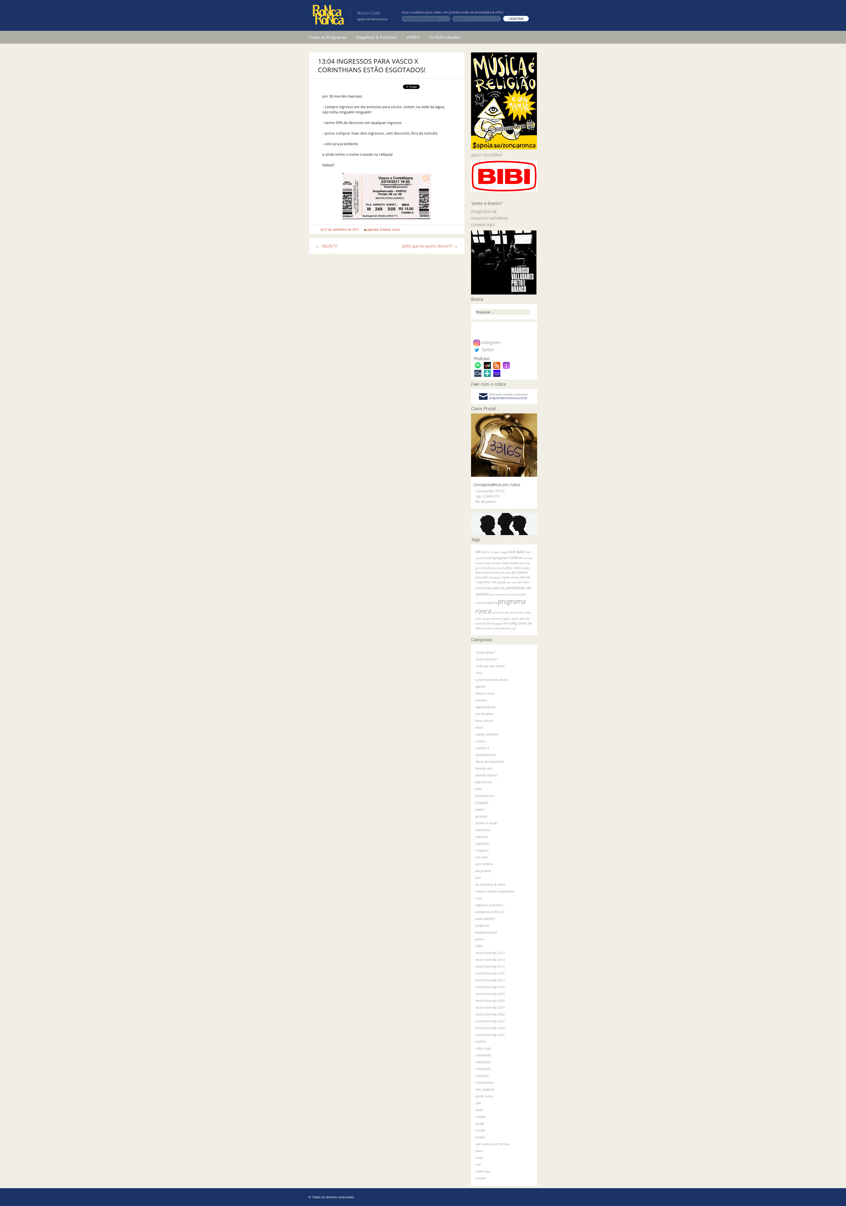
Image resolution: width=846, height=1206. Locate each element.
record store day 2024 (490, 1028)
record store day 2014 (490, 960)
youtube (480, 1178)
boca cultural (484, 721)
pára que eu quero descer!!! (430, 246)
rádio (478, 946)
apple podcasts (485, 707)
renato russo (517, 612)
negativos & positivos (489, 905)
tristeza (480, 1137)
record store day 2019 (490, 994)
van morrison (502, 628)
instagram (482, 850)
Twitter (487, 350)
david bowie (510, 563)
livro (478, 878)
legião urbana (510, 577)
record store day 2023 (490, 1021)
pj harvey (513, 594)
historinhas (482, 830)
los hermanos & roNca (490, 884)
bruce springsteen (496, 558)
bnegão (504, 552)
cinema (480, 741)
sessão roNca (484, 1096)
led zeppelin (494, 577)
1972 (478, 673)
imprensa (481, 837)
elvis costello (498, 568)
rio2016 (480, 1041)
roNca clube (483, 1048)
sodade (480, 1117)
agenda (372, 229)
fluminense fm (484, 796)
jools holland (484, 864)
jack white (505, 572)
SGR (478, 1103)
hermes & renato (486, 823)
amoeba (480, 700)
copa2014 (482, 748)
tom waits (487, 628)
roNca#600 (483, 1069)
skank (522, 618)
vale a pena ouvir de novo (492, 1144)
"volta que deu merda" (490, 666)
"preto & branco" (486, 659)
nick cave (511, 582)
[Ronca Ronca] (328, 15)
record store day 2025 (490, 1035)
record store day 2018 (490, 987)
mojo (478, 898)
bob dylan (517, 551)
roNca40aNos (484, 1082)
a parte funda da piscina (491, 680)
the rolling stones (515, 623)
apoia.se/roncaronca (372, 19)
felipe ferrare (483, 782)
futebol (385, 229)
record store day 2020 (490, 1001)
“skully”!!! (327, 246)
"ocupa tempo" (485, 652)
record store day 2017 (490, 980)
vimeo (479, 1158)
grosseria (481, 816)
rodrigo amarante (492, 619)
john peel (481, 577)
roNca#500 (483, 1062)
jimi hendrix (520, 572)
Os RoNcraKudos (444, 37)
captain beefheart (486, 734)
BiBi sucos (482, 552)
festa (478, 789)
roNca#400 (483, 1055)
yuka (513, 628)
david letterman (485, 755)
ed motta (486, 568)
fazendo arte (483, 768)
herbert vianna (490, 572)
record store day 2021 (490, 1007)
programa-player (486, 932)
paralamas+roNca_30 (489, 912)
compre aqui (483, 225)
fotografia (481, 802)
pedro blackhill (485, 919)
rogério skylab (511, 619)
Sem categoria (484, 1089)
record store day (500, 612)
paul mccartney (498, 594)
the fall (486, 623)
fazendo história (486, 775)
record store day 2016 (490, 973)
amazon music (485, 693)
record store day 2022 (490, 1014)
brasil (479, 727)
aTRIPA (412, 37)
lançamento (483, 871)
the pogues (497, 623)
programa (490, 602)
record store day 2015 (490, 966)
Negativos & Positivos (376, 37)
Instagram (490, 342)
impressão (482, 843)
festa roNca (513, 568)
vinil (478, 1164)
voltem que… (483, 1171)
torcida (480, 1130)
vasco (396, 229)
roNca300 (482, 1076)
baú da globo (484, 714)
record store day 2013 (490, 953)
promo (479, 939)
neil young (498, 582)
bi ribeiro (495, 552)
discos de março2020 (489, 762)
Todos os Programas (327, 37)
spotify (479, 1123)
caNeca (515, 557)
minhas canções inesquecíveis (494, 891)
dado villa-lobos (493, 563)
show (478, 1110)
